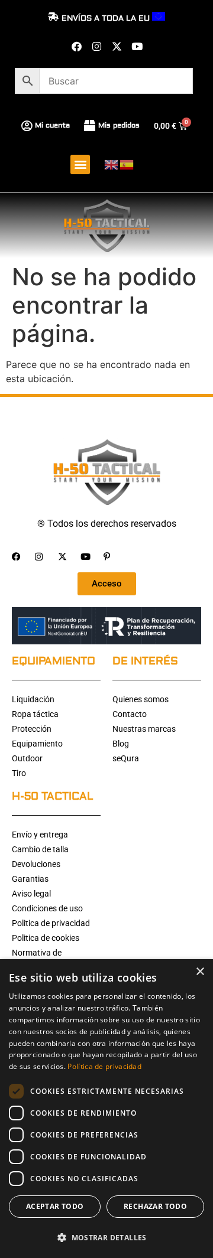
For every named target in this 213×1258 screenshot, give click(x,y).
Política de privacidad (104, 1066)
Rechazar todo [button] (155, 1206)
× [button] (199, 971)
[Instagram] (96, 46)
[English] (112, 164)
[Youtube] (137, 46)
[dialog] (106, 1108)
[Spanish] (127, 164)
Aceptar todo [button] (55, 1206)
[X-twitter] (116, 46)
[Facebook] (76, 46)
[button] (80, 164)
